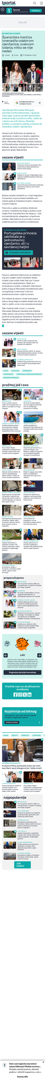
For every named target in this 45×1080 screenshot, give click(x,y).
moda (5, 371)
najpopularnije (15, 798)
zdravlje (25, 735)
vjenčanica (8, 374)
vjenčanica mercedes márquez (29, 374)
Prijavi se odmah (12, 722)
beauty (15, 735)
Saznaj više (22, 1077)
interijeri (36, 735)
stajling (15, 371)
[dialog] (22, 1070)
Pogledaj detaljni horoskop (22, 672)
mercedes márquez (10, 377)
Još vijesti (20, 864)
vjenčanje (27, 371)
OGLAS (22, 22)
